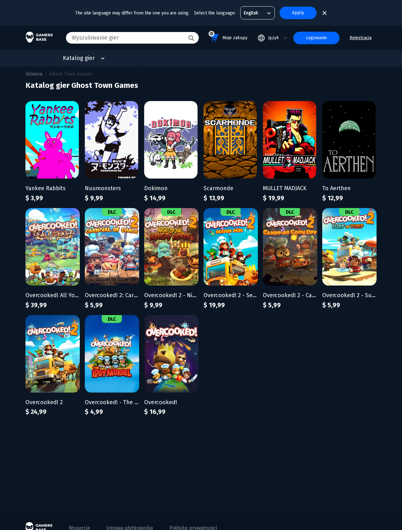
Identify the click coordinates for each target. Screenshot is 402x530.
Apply (298, 12)
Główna (33, 74)
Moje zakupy (228, 35)
